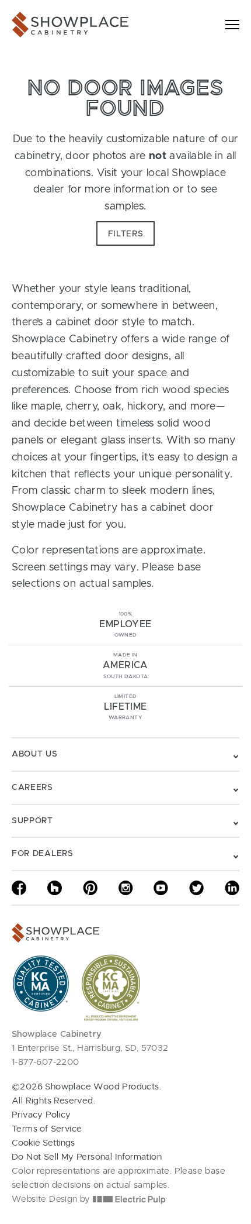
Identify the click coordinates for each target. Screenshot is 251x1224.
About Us (35, 754)
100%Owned (125, 624)
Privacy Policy (41, 1114)
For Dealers (43, 854)
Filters (126, 234)
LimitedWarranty (125, 707)
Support (32, 821)
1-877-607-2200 (45, 1062)
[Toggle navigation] (232, 25)
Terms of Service (47, 1129)
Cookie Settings (43, 1143)
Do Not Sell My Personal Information (87, 1157)
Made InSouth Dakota (125, 665)
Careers (32, 787)
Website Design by (52, 1199)
